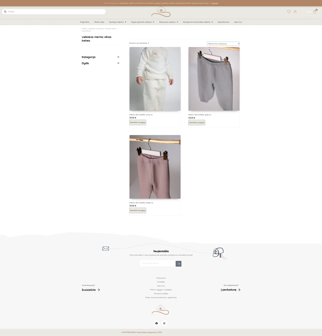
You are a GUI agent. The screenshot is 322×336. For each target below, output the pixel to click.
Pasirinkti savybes (137, 122)
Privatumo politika (161, 293)
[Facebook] (157, 323)
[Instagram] (164, 323)
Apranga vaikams (116, 22)
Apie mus (238, 22)
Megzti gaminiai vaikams (141, 22)
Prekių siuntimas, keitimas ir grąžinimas (161, 297)
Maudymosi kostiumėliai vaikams (196, 22)
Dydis (85, 63)
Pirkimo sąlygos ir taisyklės (161, 290)
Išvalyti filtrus (91, 50)
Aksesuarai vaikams (167, 22)
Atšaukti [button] (214, 3)
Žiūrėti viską (99, 22)
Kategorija (88, 57)
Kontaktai (161, 282)
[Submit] (179, 264)
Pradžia (84, 29)
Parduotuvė (161, 278)
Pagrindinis (84, 22)
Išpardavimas (223, 22)
